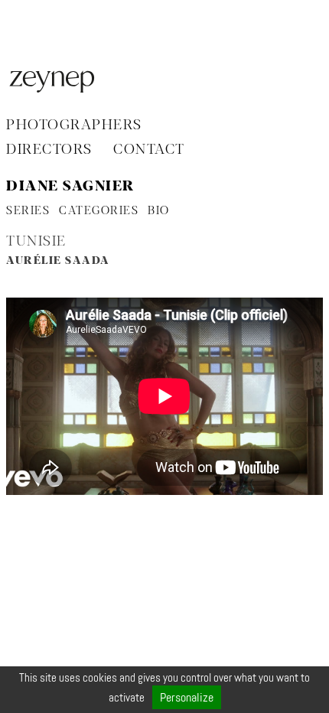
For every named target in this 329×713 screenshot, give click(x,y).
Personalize (186, 697)
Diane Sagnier (70, 186)
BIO (159, 211)
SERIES (28, 211)
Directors (49, 150)
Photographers (74, 125)
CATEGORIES (98, 211)
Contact (149, 150)
